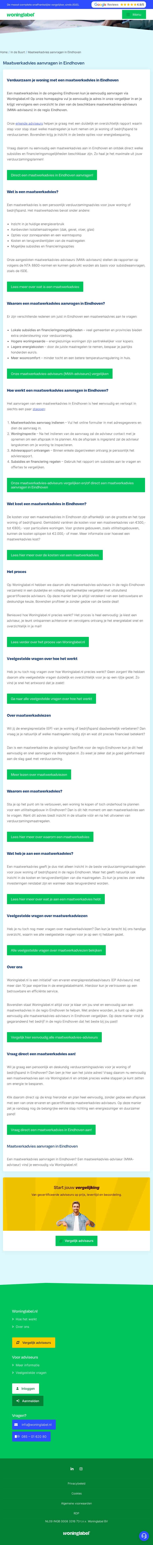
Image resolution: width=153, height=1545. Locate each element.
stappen (39, 409)
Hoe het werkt (26, 1319)
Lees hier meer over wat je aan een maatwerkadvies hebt (56, 899)
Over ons (22, 1327)
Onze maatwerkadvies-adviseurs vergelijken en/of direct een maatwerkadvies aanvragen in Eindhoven (72, 485)
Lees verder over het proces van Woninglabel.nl (48, 642)
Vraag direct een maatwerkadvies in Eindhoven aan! (51, 1130)
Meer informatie (27, 1365)
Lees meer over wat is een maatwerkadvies (45, 287)
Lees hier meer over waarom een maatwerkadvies (50, 837)
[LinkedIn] (72, 1468)
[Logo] (22, 14)
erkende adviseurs (29, 123)
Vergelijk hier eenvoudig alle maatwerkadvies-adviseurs (54, 1037)
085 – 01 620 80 (34, 1437)
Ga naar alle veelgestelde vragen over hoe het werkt (51, 699)
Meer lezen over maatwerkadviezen (39, 774)
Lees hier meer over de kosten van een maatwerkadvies (55, 555)
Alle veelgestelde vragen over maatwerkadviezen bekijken (56, 950)
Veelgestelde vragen (31, 1373)
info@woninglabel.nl (37, 1425)
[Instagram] (80, 1468)
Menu (137, 15)
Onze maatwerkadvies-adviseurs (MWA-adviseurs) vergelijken (60, 374)
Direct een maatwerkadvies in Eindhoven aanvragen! (52, 175)
